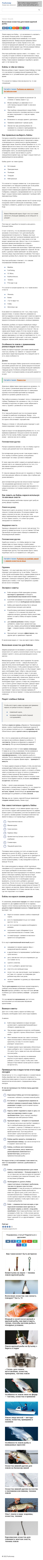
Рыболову (6, 3)
